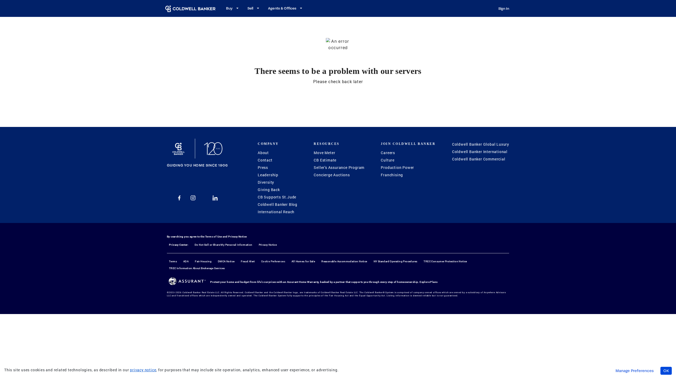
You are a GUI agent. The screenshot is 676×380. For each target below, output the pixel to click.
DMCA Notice (226, 261)
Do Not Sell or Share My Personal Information (223, 244)
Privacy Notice (237, 236)
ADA (186, 261)
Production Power (397, 167)
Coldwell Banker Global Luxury (480, 144)
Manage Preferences (635, 370)
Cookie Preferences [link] (273, 261)
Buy (229, 8)
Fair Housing (203, 261)
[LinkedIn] (215, 198)
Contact (265, 160)
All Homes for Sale (303, 261)
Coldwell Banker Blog (277, 204)
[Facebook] (179, 198)
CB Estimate (325, 160)
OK (666, 370)
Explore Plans (429, 282)
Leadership (268, 174)
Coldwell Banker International (480, 151)
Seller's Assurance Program (339, 167)
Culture (388, 160)
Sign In (503, 8)
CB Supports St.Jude (277, 197)
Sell (250, 8)
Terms (173, 261)
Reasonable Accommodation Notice (344, 261)
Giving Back (269, 189)
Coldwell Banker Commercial (478, 159)
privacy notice (143, 369)
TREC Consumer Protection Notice (445, 261)
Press (263, 167)
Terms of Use (213, 236)
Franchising (392, 174)
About (263, 152)
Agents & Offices (282, 8)
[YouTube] (204, 198)
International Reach (276, 211)
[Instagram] (193, 198)
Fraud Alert (248, 261)
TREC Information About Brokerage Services (197, 268)
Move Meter (324, 152)
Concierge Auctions (332, 174)
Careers (388, 152)
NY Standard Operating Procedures (395, 261)
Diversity (266, 182)
